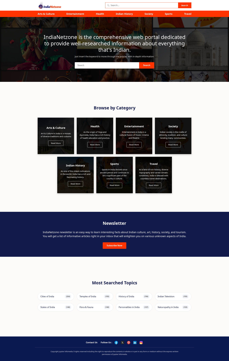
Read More (56, 143)
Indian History (124, 13)
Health (100, 13)
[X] (122, 342)
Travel (187, 13)
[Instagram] (141, 342)
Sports (168, 13)
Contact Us (91, 342)
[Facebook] (116, 342)
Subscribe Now (114, 245)
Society (149, 13)
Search (184, 5)
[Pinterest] (129, 342)
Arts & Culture (46, 13)
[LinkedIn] (135, 342)
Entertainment (75, 13)
